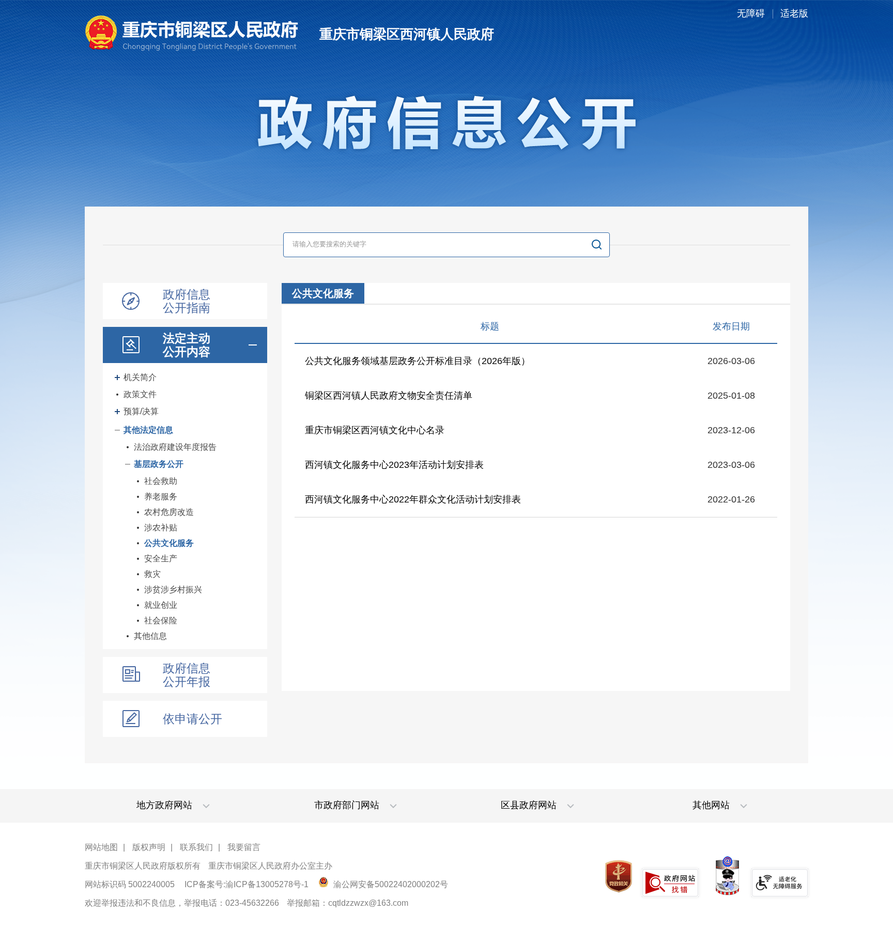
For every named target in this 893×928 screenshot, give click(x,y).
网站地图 (101, 847)
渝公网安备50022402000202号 (389, 884)
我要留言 (243, 847)
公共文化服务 (169, 543)
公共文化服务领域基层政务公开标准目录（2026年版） (417, 361)
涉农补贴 (160, 527)
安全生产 (160, 558)
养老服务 (160, 496)
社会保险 (160, 620)
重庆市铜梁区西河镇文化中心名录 (374, 430)
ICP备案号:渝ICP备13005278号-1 (246, 884)
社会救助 (160, 481)
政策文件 (140, 394)
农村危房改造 (169, 512)
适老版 (794, 13)
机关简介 (140, 377)
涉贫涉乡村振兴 (173, 589)
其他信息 (150, 636)
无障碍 (751, 13)
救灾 (152, 574)
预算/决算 (141, 411)
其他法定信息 (148, 430)
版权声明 (148, 847)
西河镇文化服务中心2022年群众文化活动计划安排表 (413, 499)
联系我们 (196, 847)
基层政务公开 (158, 464)
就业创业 (160, 605)
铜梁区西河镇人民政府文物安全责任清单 (388, 395)
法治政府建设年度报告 (175, 447)
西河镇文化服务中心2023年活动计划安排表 (394, 465)
